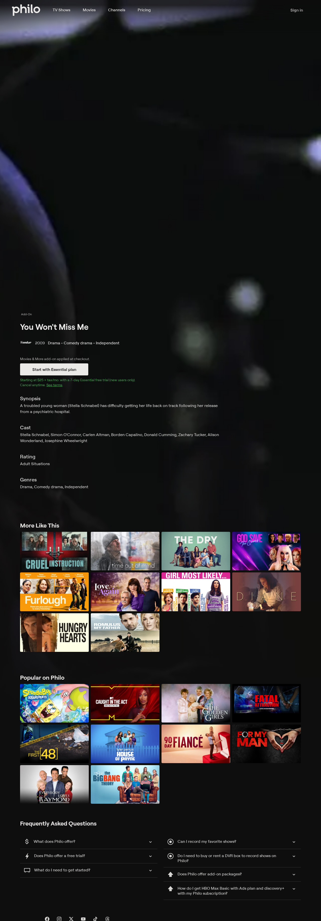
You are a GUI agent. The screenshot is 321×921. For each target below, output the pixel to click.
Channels (116, 9)
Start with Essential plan (54, 369)
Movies (89, 9)
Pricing (144, 9)
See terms (54, 385)
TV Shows (61, 9)
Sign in (296, 10)
